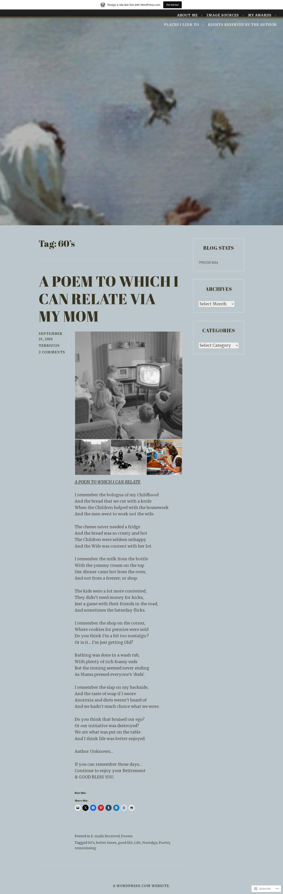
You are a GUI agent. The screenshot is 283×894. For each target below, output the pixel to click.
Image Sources (223, 15)
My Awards (259, 15)
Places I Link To (181, 25)
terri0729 (49, 346)
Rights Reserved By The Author (242, 25)
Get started (172, 4)
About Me (187, 15)
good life (125, 843)
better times (106, 843)
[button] (129, 385)
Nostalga (149, 843)
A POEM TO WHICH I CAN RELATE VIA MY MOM (109, 298)
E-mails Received (105, 836)
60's (91, 843)
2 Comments (52, 352)
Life (137, 843)
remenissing (85, 848)
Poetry (164, 843)
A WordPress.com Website (141, 886)
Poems (127, 836)
